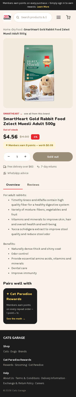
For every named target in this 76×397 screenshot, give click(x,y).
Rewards (8, 364)
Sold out (53, 157)
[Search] (17, 17)
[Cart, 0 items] (68, 17)
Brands (22, 351)
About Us (8, 378)
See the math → (15, 318)
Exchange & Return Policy (18, 383)
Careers (39, 383)
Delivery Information (53, 378)
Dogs (14, 351)
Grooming (21, 364)
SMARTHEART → (12, 113)
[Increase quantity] (25, 157)
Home (6, 29)
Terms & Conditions (28, 378)
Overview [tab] (13, 185)
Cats (6, 351)
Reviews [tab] (33, 185)
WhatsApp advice (17, 173)
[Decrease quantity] (9, 157)
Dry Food (17, 29)
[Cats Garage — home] (7, 17)
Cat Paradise (36, 364)
